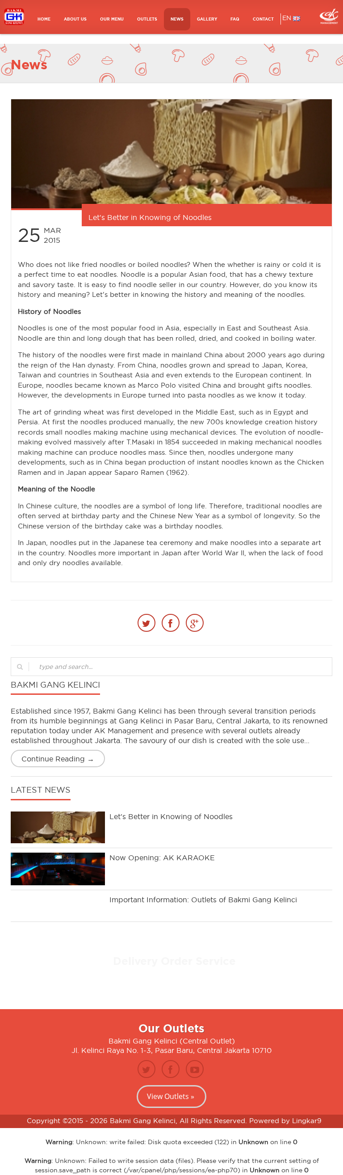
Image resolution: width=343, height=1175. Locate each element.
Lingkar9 (307, 1120)
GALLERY (207, 19)
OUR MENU (112, 19)
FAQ (234, 19)
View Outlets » (170, 1096)
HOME (44, 19)
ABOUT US (75, 19)
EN (287, 17)
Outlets (147, 19)
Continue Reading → (57, 759)
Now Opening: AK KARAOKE (162, 858)
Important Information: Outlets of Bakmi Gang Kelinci (203, 900)
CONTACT (263, 19)
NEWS (177, 19)
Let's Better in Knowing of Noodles (171, 816)
